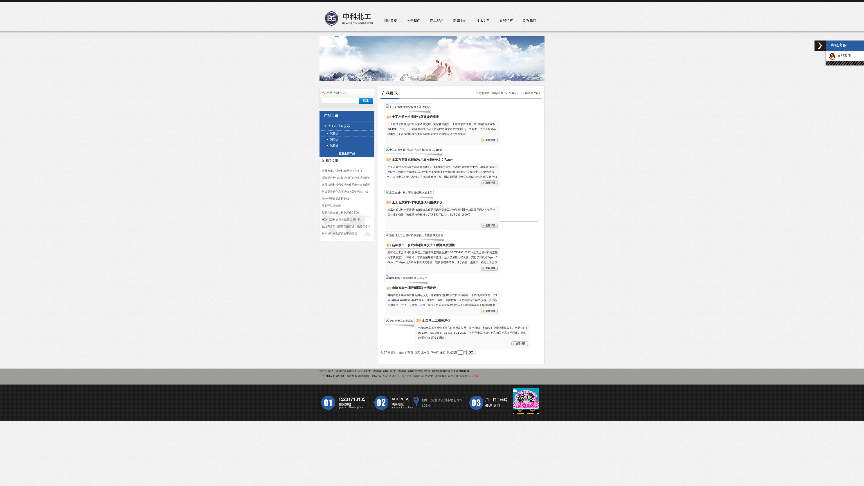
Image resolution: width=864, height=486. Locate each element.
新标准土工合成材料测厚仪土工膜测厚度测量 (423, 245)
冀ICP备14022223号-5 (385, 376)
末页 (443, 352)
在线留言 (506, 20)
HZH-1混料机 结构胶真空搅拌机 (341, 219)
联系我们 (529, 20)
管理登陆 (453, 376)
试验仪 (334, 133)
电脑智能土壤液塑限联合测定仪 (414, 288)
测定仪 (334, 139)
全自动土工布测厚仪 (436, 320)
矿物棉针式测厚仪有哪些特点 (339, 233)
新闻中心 (460, 20)
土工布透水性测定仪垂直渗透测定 (415, 117)
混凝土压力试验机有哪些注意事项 (342, 170)
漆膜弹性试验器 (331, 205)
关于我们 (413, 20)
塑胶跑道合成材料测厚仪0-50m (341, 212)
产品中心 (430, 376)
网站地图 (363, 376)
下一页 (435, 352)
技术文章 (483, 20)
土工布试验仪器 (339, 126)
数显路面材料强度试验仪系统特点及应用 (346, 184)
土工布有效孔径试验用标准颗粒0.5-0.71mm (422, 159)
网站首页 (390, 20)
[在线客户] (820, 45)
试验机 (334, 145)
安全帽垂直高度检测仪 (335, 198)
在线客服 (843, 56)
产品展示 (436, 20)
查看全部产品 (347, 153)
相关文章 (332, 160)
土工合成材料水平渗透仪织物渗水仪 (417, 202)
